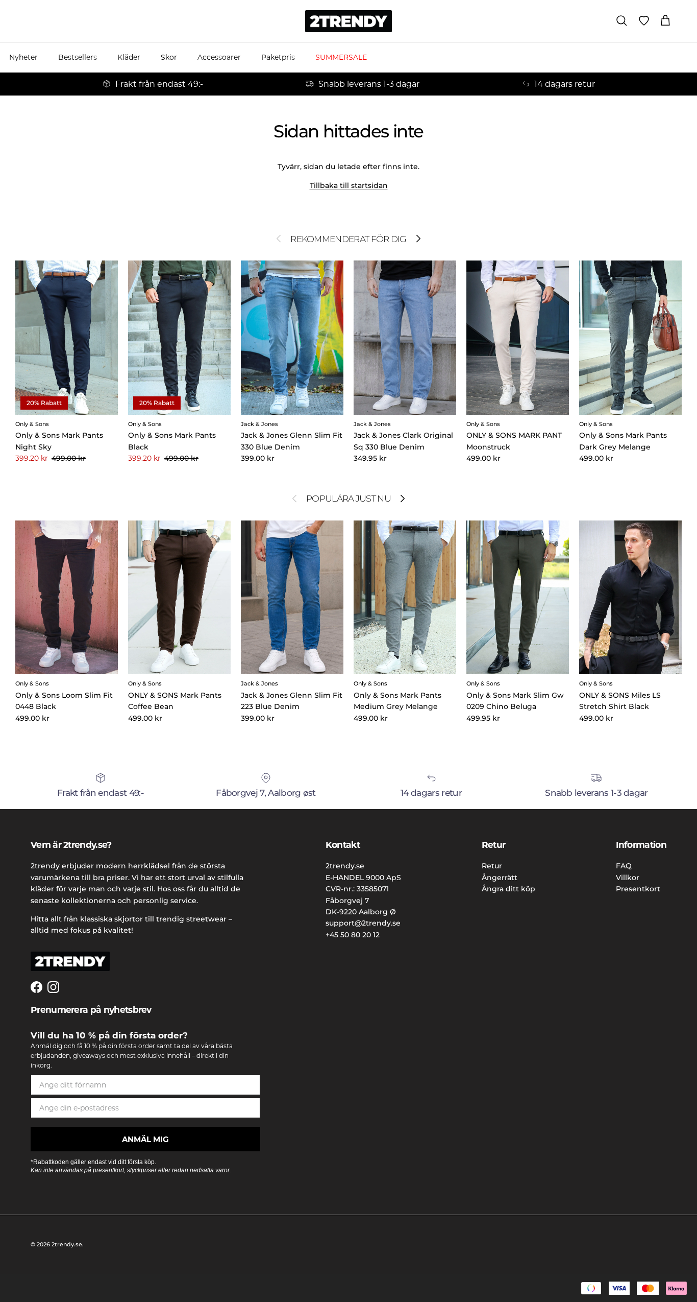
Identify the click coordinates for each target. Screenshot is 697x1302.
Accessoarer (219, 57)
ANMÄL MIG (145, 1139)
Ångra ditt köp (508, 888)
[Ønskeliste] (644, 21)
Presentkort (638, 888)
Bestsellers (77, 57)
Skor (169, 57)
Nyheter (23, 57)
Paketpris (278, 57)
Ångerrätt (499, 877)
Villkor (627, 877)
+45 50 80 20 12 (353, 934)
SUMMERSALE (341, 57)
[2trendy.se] (348, 21)
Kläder (128, 57)
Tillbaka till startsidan (349, 185)
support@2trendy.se (363, 923)
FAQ (624, 865)
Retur (492, 865)
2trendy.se (67, 1244)
